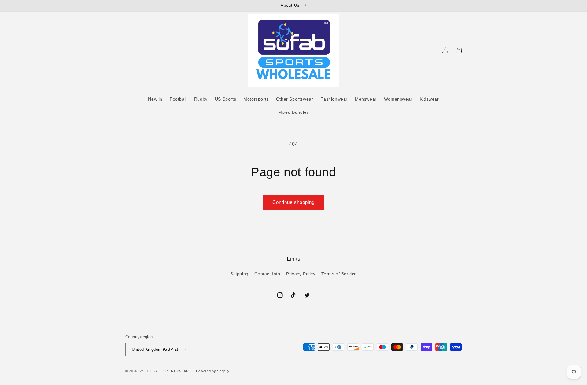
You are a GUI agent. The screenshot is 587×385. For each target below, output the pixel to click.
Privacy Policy (300, 273)
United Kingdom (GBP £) (155, 349)
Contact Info (267, 273)
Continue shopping (293, 202)
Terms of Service (339, 273)
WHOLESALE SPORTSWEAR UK (167, 371)
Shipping (239, 273)
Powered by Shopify (213, 371)
